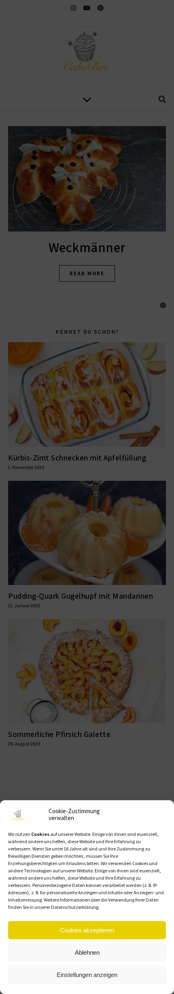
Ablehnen (87, 952)
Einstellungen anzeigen (87, 974)
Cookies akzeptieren (87, 930)
